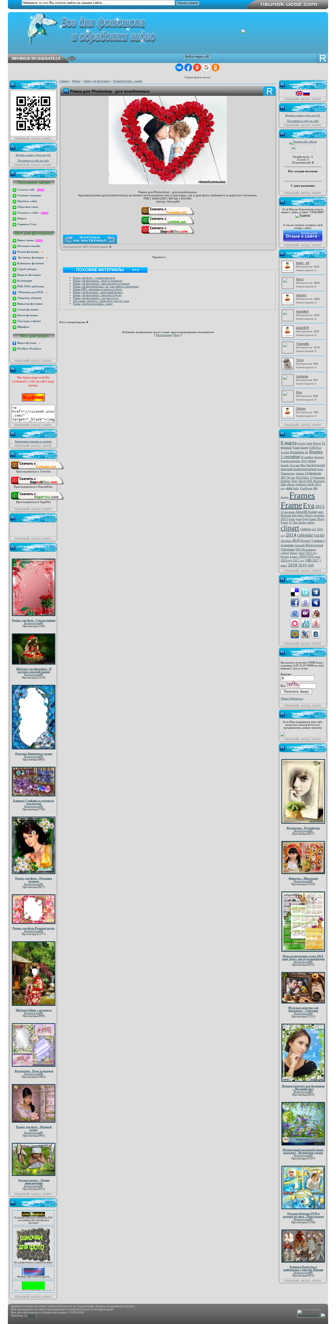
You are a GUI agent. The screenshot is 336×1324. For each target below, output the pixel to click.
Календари (24, 280)
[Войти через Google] (206, 67)
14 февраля (313, 473)
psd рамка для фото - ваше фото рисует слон (101, 301)
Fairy (295, 481)
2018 (292, 565)
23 (311, 477)
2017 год (298, 560)
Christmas (288, 549)
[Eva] (288, 400)
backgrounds (316, 465)
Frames (302, 495)
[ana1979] (288, 336)
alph (320, 512)
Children (305, 529)
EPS (298, 549)
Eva (308, 505)
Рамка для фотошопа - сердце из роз (96, 298)
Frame (291, 505)
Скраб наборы (27, 269)
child (309, 443)
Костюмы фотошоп (31, 257)
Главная (64, 81)
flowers (305, 541)
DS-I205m (302, 477)
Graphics (319, 515)
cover (301, 443)
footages (297, 452)
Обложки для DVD (31, 292)
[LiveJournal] (189, 257)
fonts (320, 469)
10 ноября (306, 457)
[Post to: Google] (305, 602)
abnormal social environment (298, 469)
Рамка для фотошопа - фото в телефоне (97, 280)
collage (285, 552)
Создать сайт (27, 189)
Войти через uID (197, 57)
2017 (315, 560)
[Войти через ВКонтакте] (179, 67)
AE (306, 452)
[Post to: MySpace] (316, 602)
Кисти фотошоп (27, 315)
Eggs (305, 519)
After (300, 515)
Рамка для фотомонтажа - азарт (93, 303)
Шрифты (23, 326)
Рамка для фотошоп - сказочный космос (98, 292)
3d (288, 477)
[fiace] (288, 287)
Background (314, 545)
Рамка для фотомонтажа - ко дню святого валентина (106, 286)
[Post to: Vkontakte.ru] (316, 633)
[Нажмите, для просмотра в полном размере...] (168, 183)
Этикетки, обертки (29, 298)
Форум (22, 218)
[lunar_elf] (288, 271)
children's (301, 484)
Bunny (294, 552)
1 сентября (290, 456)
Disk (283, 484)
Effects (308, 515)
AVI (283, 477)
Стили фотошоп (27, 309)
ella (315, 488)
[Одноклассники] (178, 257)
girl (314, 529)
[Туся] (288, 368)
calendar (305, 535)
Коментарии (33, 623)
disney (312, 461)
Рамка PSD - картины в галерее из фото (97, 289)
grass (299, 519)
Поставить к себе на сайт (33, 160)
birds (292, 519)
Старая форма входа (197, 77)
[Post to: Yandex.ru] (316, 623)
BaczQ (303, 481)
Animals (300, 545)
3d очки (295, 465)
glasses (300, 473)
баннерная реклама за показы (33, 441)
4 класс (294, 556)
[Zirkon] (288, 417)
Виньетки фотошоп (30, 303)
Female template (290, 461)
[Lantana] (288, 384)
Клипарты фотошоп (30, 263)
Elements (319, 477)
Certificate (306, 488)
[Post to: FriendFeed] (295, 612)
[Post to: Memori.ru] (295, 623)
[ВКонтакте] (173, 257)
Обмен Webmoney (292, 698)
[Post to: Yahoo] (305, 612)
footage (312, 512)
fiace (302, 552)
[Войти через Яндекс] (197, 67)
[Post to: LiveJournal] (305, 633)
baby (296, 488)
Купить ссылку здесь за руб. (33, 155)
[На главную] (172, 29)
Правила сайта (27, 201)
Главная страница (29, 195)
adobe (310, 522)
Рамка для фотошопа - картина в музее (97, 295)
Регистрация (164, 335)
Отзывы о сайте (29, 212)
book (311, 484)
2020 (310, 565)
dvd (296, 540)
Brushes (316, 452)
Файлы (76, 81)
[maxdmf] (288, 319)
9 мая (296, 447)
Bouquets (319, 481)
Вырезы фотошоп (29, 275)
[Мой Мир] (184, 257)
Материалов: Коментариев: (307, 266)
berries (285, 556)
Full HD (319, 535)
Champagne (288, 473)
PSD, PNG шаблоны (30, 286)
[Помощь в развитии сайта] (283, 735)
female (285, 465)
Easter (304, 447)
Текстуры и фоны (29, 321)
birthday (286, 481)
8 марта (289, 442)
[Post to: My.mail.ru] (295, 633)
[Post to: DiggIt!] (316, 591)
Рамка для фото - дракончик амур (94, 277)
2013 (319, 506)
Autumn (319, 457)
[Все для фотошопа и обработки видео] (33, 1249)
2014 (291, 535)
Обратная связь (27, 207)
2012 (304, 461)
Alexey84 (301, 512)
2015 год (311, 552)
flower (317, 443)
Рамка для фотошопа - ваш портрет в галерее (101, 283)
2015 (284, 519)
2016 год (286, 560)
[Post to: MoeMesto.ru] (305, 623)
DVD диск (313, 556)
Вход (177, 335)
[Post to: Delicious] (295, 591)
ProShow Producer (29, 348)
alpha (289, 488)
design (284, 497)
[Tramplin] (288, 351)
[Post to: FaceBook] (295, 602)
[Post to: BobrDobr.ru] (316, 612)
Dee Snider (299, 522)
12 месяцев (288, 512)
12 (290, 522)
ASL (310, 481)
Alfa (294, 515)
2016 (303, 556)
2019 (302, 565)
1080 (308, 560)
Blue (303, 465)
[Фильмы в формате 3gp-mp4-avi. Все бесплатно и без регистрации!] (33, 1263)
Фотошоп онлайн (28, 246)
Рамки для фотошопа (96, 81)
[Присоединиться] (37, 469)
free (293, 477)
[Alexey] (288, 304)
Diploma (286, 515)
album (291, 484)
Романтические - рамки (127, 81)
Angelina (286, 540)
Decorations (308, 549)
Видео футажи (28, 342)
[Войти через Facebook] (188, 67)
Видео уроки (26, 240)
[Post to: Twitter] (305, 591)
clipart (290, 528)
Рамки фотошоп (29, 251)
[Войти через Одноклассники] (215, 67)
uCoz (32, 1315)
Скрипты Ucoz (26, 224)
